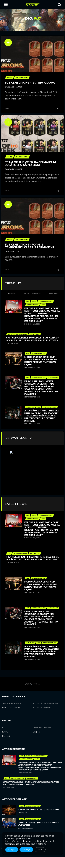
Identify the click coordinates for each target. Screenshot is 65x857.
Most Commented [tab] (32, 293)
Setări (40, 849)
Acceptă (11, 849)
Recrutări (6, 736)
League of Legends (41, 727)
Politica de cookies (41, 707)
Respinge (26, 849)
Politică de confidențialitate (45, 703)
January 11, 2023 (13, 251)
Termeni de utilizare (11, 703)
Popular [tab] (53, 293)
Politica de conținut (11, 707)
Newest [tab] (11, 293)
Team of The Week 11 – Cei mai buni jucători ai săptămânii (30, 164)
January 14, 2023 (13, 87)
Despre (36, 732)
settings (42, 844)
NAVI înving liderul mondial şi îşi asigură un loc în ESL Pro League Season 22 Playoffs (32, 339)
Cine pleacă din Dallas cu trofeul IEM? (38, 809)
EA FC (5, 732)
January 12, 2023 (13, 169)
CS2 (4, 727)
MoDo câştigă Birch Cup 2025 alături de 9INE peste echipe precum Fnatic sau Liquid (40, 361)
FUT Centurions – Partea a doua (30, 82)
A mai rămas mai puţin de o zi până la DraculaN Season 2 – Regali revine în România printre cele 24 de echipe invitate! (41, 415)
